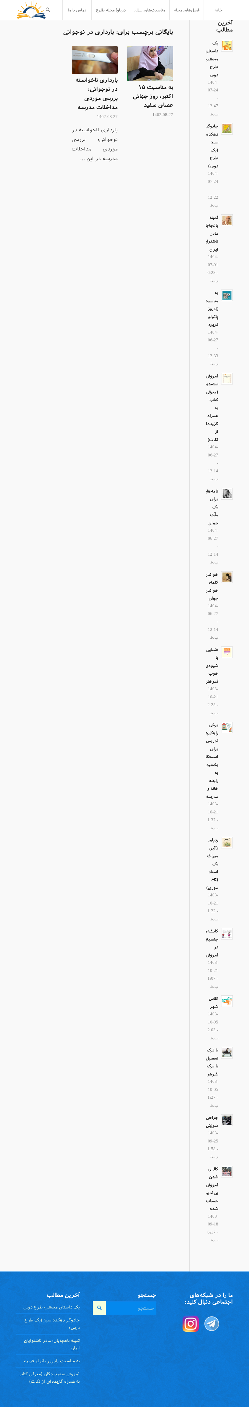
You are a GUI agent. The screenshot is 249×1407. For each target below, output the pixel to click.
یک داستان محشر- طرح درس (211, 59)
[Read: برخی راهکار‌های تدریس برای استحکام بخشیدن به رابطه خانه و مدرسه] (227, 727)
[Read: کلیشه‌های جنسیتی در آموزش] (227, 934)
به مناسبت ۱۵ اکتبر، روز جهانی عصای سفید (153, 96)
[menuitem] (218, 10)
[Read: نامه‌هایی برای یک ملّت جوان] (227, 494)
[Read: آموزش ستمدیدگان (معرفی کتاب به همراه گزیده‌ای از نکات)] (227, 378)
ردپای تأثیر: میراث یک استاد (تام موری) (212, 864)
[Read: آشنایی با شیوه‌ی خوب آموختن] (227, 652)
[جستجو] (47, 10)
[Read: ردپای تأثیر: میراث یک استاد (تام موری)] (227, 842)
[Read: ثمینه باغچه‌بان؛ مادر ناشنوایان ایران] (227, 220)
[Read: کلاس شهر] (227, 1001)
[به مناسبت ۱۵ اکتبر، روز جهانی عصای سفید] (150, 63)
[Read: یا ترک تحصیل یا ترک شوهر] (227, 1052)
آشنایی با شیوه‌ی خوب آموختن (211, 665)
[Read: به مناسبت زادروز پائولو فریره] (227, 295)
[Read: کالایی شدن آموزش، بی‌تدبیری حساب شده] (227, 1171)
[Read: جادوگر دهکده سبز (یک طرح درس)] (227, 129)
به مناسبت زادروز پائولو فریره (211, 308)
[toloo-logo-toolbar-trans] (31, 10)
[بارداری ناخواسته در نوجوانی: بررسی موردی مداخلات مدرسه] (95, 60)
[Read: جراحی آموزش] (227, 1120)
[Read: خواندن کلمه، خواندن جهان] (227, 577)
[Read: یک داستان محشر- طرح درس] (227, 46)
